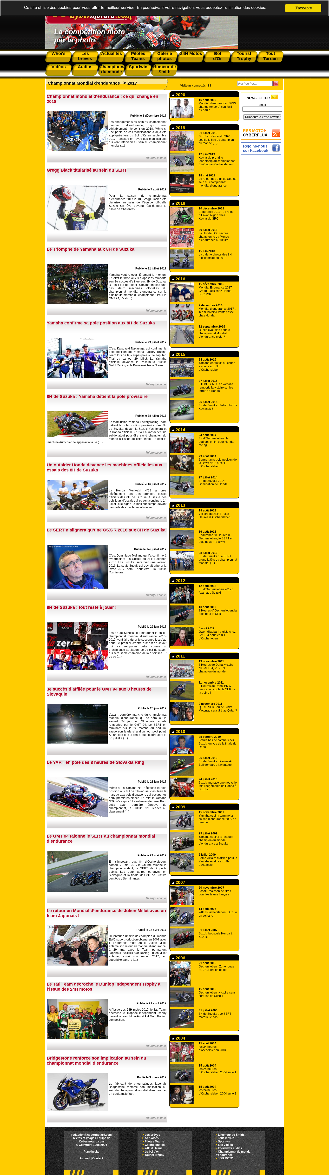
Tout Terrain (226, 1138)
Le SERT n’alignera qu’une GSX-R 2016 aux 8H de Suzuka (106, 530)
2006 (179, 957)
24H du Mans (154, 1148)
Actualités (152, 1138)
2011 (179, 656)
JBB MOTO (225, 1158)
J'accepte (303, 8)
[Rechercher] (275, 83)
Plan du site (91, 1151)
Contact (97, 1158)
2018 (179, 203)
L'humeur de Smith (231, 1134)
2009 (179, 807)
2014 (179, 429)
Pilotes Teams (154, 1141)
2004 (179, 1038)
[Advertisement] (262, 228)
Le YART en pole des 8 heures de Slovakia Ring (95, 762)
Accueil (85, 1158)
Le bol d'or (152, 1151)
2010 (179, 731)
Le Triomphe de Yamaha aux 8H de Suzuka (90, 249)
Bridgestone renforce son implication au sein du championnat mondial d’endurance (96, 1061)
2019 (179, 127)
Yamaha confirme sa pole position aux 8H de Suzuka (101, 323)
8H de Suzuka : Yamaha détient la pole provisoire (97, 396)
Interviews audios (230, 1148)
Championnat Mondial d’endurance (84, 83)
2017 (132, 83)
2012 (179, 580)
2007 (179, 882)
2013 (179, 505)
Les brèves (152, 1134)
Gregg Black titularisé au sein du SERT (87, 170)
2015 (179, 354)
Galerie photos (155, 1145)
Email (262, 105)
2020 (179, 94)
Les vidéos (225, 1145)
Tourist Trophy (154, 1155)
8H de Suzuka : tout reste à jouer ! (82, 607)
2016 (179, 278)
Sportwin (224, 1141)
